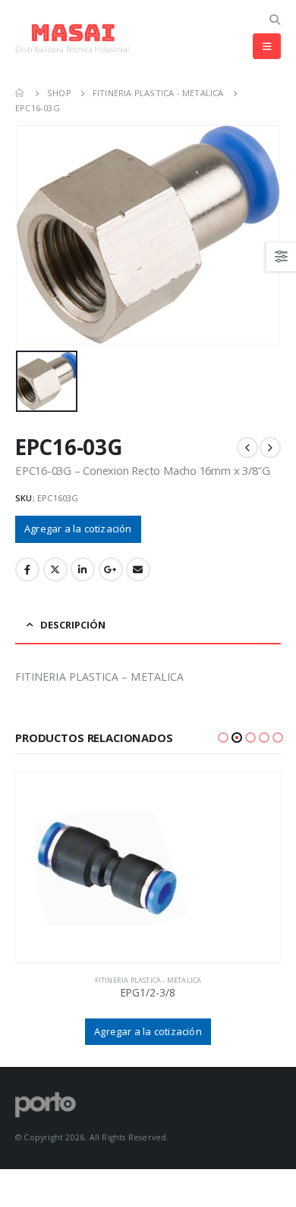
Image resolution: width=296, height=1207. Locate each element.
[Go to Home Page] (20, 93)
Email (138, 569)
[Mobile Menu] (267, 46)
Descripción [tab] (72, 625)
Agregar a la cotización (78, 528)
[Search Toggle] (274, 19)
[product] (148, 867)
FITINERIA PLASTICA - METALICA (148, 980)
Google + (111, 569)
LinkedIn (83, 569)
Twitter (55, 569)
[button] (223, 737)
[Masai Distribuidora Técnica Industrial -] (72, 38)
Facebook (27, 569)
